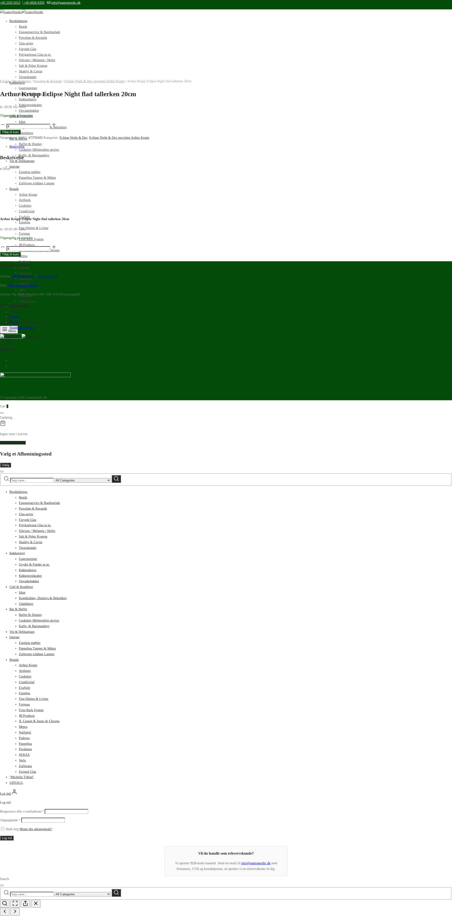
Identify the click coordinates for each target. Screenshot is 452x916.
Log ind (7, 838)
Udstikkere (26, 133)
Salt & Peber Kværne (33, 65)
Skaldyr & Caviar (30, 71)
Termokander (27, 548)
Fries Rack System (31, 710)
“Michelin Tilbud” (21, 777)
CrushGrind (26, 682)
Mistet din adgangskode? (36, 829)
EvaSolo (24, 688)
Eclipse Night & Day (73, 137)
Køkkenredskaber (30, 105)
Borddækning (18, 21)
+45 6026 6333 (33, 2)
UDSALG (16, 312)
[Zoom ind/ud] (4, 904)
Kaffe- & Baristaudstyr (34, 155)
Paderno (24, 738)
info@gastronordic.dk (66, 2)
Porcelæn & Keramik (33, 38)
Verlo (22, 289)
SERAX (24, 755)
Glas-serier (26, 43)
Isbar (22, 592)
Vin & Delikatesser (22, 632)
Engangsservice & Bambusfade (39, 32)
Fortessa (24, 233)
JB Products (27, 716)
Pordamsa (25, 749)
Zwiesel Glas (27, 301)
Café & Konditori (21, 587)
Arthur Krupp (28, 665)
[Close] (2, 413)
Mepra (23, 256)
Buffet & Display (30, 144)
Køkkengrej (17, 553)
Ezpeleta (24, 222)
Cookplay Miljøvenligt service (39, 149)
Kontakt (14, 316)
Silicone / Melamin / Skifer (37, 60)
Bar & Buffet (18, 609)
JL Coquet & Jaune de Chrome (39, 721)
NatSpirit (25, 732)
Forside (5, 81)
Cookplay (25, 676)
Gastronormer (28, 88)
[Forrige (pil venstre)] (4, 912)
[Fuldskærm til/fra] (15, 904)
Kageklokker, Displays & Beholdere (43, 598)
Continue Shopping (13, 442)
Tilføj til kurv (10, 132)
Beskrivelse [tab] (16, 146)
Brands (14, 660)
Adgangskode (10, 820)
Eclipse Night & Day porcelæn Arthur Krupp (95, 81)
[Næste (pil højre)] (15, 912)
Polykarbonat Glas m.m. (35, 54)
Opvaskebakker (29, 110)
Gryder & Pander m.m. (34, 564)
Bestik (23, 26)
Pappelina (25, 273)
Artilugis (25, 671)
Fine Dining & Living (33, 228)
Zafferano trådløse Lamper (37, 183)
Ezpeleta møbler (29, 172)
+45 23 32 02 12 (23, 276)
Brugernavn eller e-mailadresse (22, 811)
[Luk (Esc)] (35, 904)
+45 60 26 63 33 (47, 276)
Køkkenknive (27, 570)
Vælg (5, 465)
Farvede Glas (27, 49)
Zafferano (25, 766)
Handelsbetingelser (21, 327)
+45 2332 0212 (10, 2)
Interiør (14, 166)
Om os (13, 322)
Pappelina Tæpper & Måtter (37, 177)
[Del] (25, 904)
